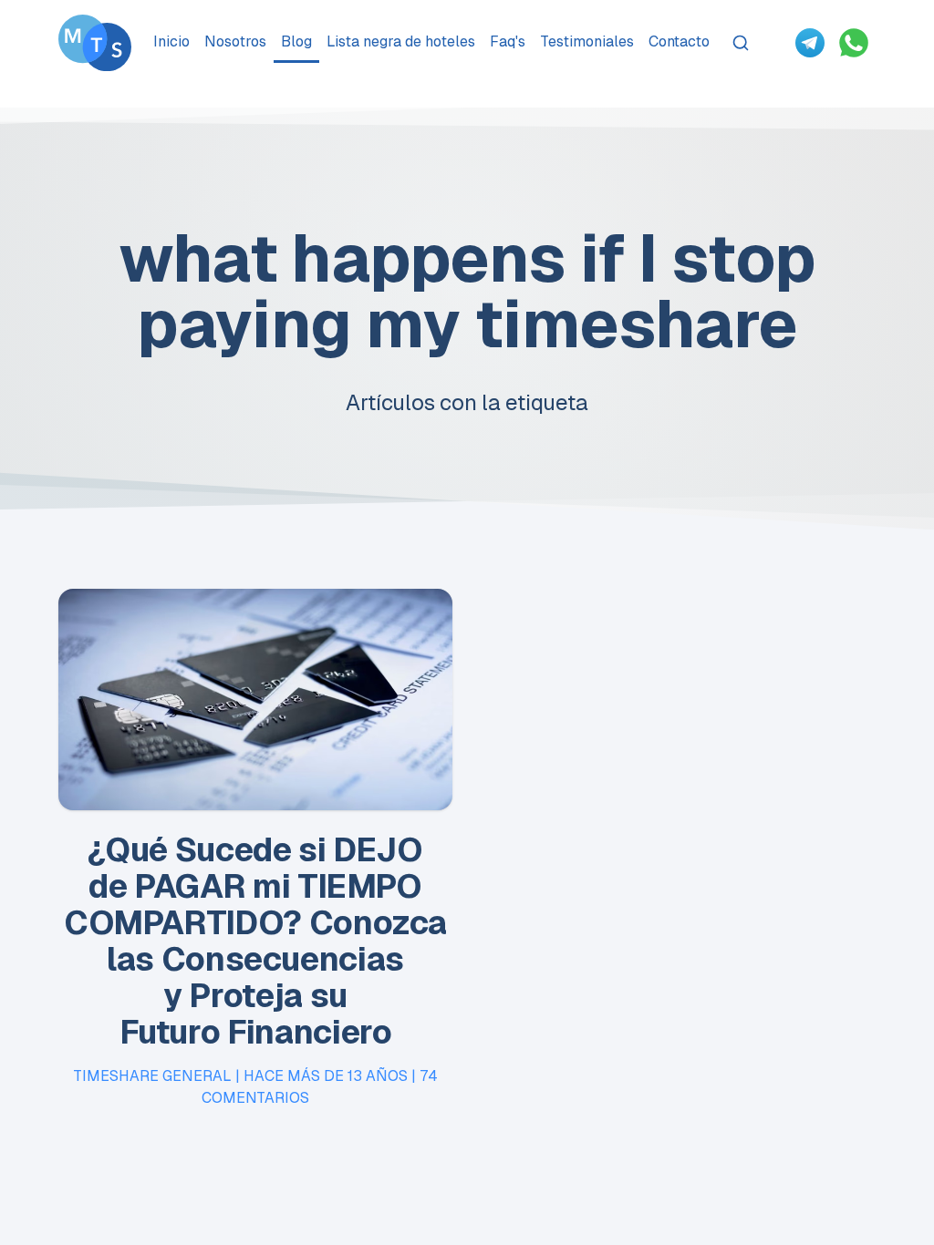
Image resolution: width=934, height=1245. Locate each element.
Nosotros (235, 41)
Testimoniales (587, 41)
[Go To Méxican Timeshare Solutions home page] (94, 43)
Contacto (679, 41)
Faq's (507, 41)
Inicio (171, 41)
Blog (296, 41)
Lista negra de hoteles (401, 41)
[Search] (740, 42)
